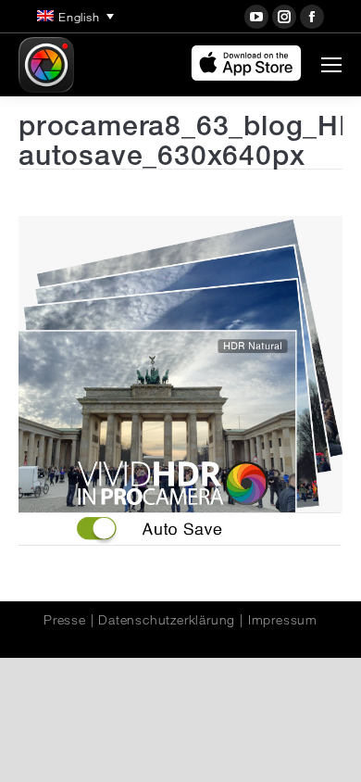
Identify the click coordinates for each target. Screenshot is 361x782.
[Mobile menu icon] (331, 65)
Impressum (282, 620)
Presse (65, 620)
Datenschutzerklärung (166, 620)
